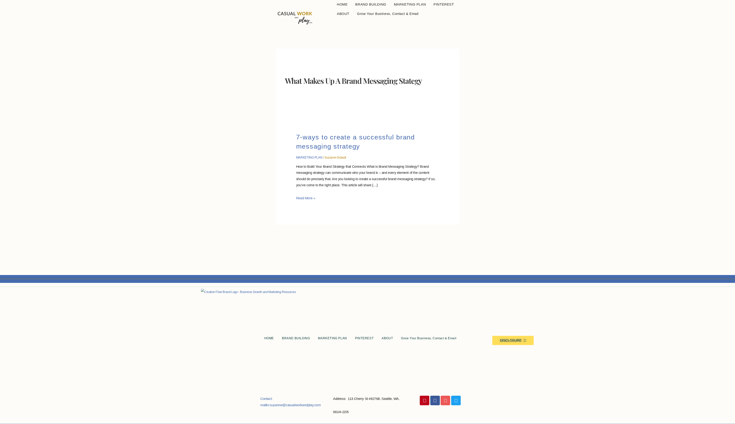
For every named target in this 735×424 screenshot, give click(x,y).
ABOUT (343, 14)
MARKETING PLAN (410, 4)
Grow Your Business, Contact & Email (388, 14)
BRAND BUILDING (370, 4)
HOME (342, 4)
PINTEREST (444, 4)
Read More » (305, 197)
